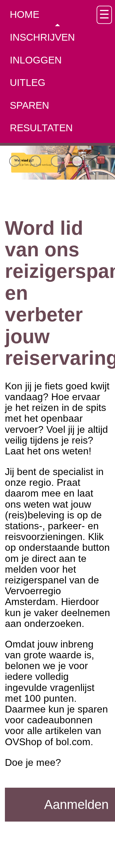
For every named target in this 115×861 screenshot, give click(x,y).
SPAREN (29, 105)
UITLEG (27, 82)
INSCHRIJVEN (42, 37)
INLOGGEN (36, 60)
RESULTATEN (41, 127)
